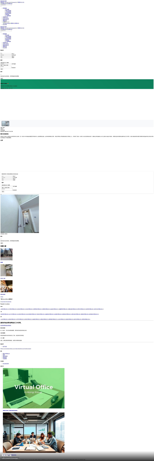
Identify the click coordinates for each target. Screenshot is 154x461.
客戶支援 (5, 346)
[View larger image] (5, 123)
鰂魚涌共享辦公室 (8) (73, 309)
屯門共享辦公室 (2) (21, 319)
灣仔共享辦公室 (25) (82, 309)
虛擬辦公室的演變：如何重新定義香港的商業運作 (10, 410)
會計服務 (7, 9)
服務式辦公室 (6, 19)
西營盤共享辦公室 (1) (38, 309)
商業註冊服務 (8, 10)
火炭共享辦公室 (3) (62, 319)
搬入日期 (6, 65)
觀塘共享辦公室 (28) (85, 314)
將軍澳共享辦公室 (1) (53, 319)
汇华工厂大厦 (2, 278)
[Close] (0, 74)
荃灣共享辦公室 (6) (86, 319)
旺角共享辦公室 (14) (41, 314)
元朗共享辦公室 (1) (13, 319)
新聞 (5, 1)
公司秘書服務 (8, 11)
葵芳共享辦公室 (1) (78, 319)
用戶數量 (14, 63)
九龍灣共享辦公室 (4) (5, 314)
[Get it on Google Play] (8, 301)
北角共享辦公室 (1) (22, 309)
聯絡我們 (2, 2)
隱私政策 (5, 357)
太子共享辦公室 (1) (14, 314)
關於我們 (2, 1)
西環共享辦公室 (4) (47, 309)
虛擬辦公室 (5, 16)
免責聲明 (5, 358)
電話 (13, 56)
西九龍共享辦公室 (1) (76, 314)
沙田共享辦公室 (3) (29, 319)
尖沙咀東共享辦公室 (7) (32, 314)
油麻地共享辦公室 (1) (50, 314)
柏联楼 (1, 262)
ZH (8, 22)
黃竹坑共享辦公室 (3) (98, 309)
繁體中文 (17, 23)
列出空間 (5, 24)
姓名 (13, 53)
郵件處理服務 (8, 13)
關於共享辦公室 (6, 353)
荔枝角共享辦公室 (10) (67, 314)
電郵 (13, 57)
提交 (2, 69)
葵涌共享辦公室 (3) (70, 319)
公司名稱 (14, 55)
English (8, 23)
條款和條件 (5, 356)
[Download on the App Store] (3, 301)
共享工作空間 (6, 18)
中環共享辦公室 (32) (13, 309)
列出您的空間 (6, 363)
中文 (23, 2)
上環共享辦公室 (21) (4, 309)
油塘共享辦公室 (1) (37, 319)
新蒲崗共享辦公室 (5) (94, 314)
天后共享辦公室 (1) (30, 309)
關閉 (2, 78)
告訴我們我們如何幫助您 (5, 325)
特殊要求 (14, 67)
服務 (8, 62)
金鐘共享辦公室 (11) (55, 309)
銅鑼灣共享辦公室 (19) (64, 309)
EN (16, 2)
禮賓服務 (7, 14)
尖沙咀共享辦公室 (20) (22, 314)
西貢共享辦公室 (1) (45, 319)
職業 (4, 354)
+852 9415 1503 (8, 2)
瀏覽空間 (5, 20)
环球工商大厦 (2, 294)
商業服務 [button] (5, 8)
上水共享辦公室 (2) (4, 319)
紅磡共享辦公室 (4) (59, 314)
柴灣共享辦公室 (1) (90, 309)
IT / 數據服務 (8, 15)
